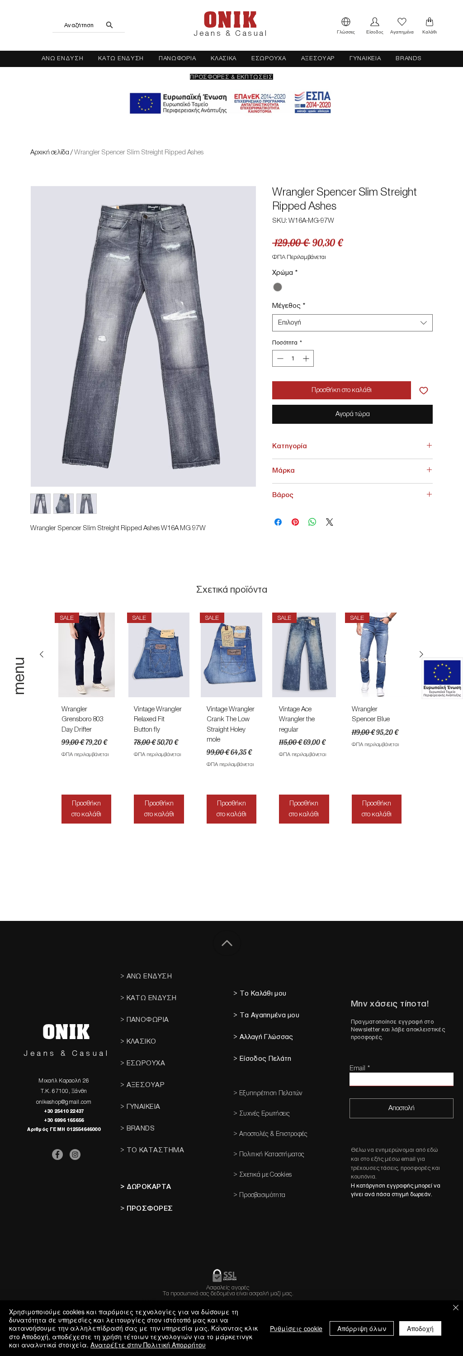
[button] (345, 25)
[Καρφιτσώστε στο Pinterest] (295, 522)
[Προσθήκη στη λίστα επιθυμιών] (424, 390)
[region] (20, 694)
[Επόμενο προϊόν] (421, 654)
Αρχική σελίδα (49, 152)
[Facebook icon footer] (57, 1154)
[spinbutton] (293, 358)
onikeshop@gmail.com (64, 1102)
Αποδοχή (420, 1328)
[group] (231, 721)
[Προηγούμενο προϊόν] (41, 654)
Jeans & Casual (231, 33)
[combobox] (352, 322)
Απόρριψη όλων (361, 1328)
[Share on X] (329, 522)
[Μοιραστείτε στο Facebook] (278, 522)
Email (357, 1068)
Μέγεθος (289, 305)
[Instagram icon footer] (75, 1154)
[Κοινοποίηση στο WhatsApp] (312, 522)
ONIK (230, 20)
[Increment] (306, 358)
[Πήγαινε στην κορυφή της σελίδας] (227, 943)
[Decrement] (279, 358)
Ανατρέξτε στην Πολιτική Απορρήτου (148, 1344)
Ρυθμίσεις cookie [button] (296, 1328)
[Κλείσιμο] (455, 1308)
